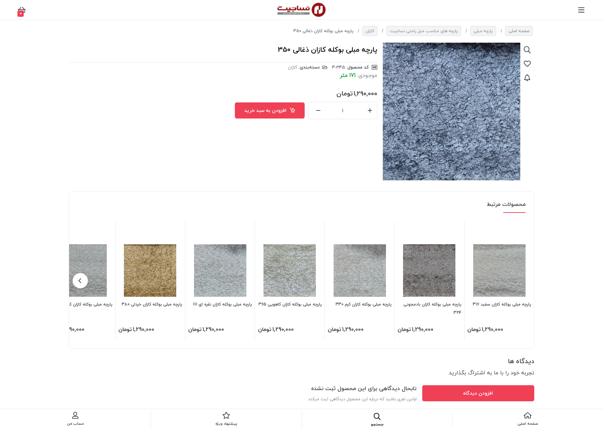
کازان (370, 31)
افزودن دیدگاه (478, 393)
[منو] (581, 10)
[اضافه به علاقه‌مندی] (527, 64)
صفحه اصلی (518, 31)
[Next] (80, 280)
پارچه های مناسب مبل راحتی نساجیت (424, 31)
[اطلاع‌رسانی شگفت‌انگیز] (527, 78)
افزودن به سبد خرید (266, 110)
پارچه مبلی (483, 31)
